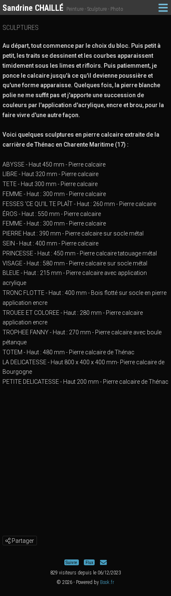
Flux (89, 562)
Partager (22, 540)
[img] (7, 541)
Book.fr (107, 582)
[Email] (103, 563)
